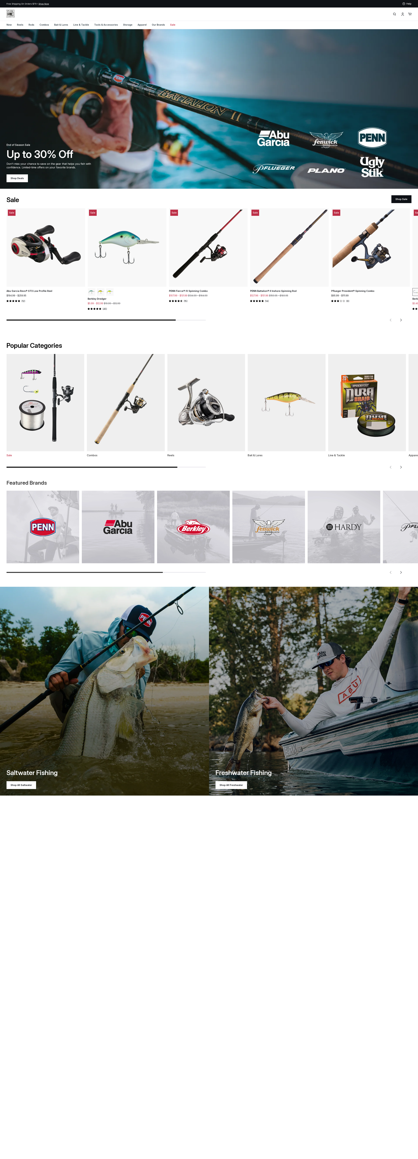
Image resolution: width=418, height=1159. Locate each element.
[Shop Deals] (209, 109)
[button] (390, 320)
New (9, 24)
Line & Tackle (81, 24)
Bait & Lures (61, 24)
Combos (44, 24)
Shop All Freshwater (231, 785)
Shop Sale (401, 199)
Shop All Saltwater (21, 785)
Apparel (142, 24)
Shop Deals (17, 178)
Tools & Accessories (106, 24)
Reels (20, 24)
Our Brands (158, 24)
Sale (172, 24)
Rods (31, 24)
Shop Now (111, 3)
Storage (127, 24)
